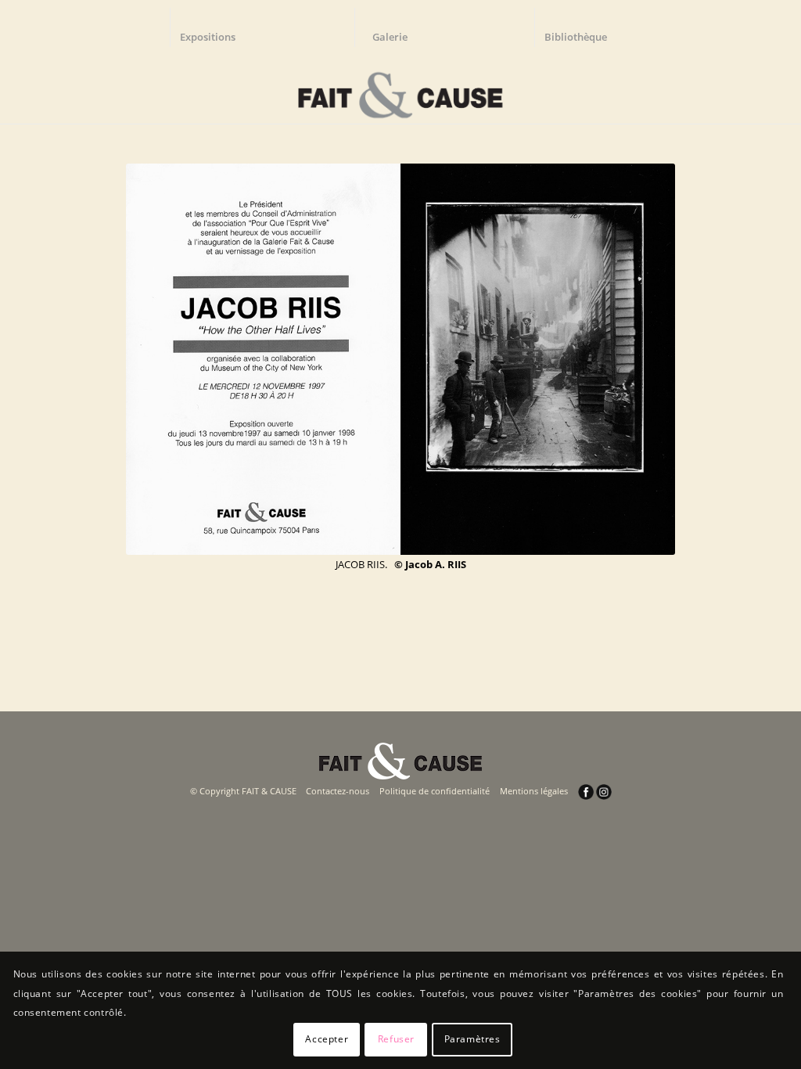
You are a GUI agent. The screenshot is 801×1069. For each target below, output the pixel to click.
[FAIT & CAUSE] (400, 89)
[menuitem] (215, 27)
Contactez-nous (337, 791)
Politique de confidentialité (434, 791)
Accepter (326, 1039)
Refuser (396, 1039)
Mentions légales (534, 791)
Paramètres (472, 1039)
